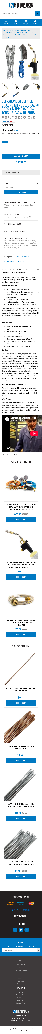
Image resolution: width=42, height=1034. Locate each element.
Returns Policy (21, 995)
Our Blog (21, 981)
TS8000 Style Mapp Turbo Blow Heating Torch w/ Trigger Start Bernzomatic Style (21, 564)
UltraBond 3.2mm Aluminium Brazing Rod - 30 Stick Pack (21, 863)
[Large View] (5, 86)
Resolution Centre (21, 970)
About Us (21, 978)
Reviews (21, 261)
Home (6, 30)
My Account (21, 965)
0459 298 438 (21, 1015)
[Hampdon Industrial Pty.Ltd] (21, 6)
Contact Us (21, 984)
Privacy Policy (21, 1000)
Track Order (21, 967)
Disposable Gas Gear (23, 30)
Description (8, 257)
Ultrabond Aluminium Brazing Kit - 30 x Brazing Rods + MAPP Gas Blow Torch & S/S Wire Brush (20, 34)
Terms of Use (21, 997)
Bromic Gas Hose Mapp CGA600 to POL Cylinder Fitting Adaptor (21, 622)
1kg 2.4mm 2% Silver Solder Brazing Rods (21, 747)
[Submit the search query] (37, 13)
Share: (4, 121)
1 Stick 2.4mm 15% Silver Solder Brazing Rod (21, 689)
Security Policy (21, 1003)
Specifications (9, 261)
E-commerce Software (18, 1031)
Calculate (22, 192)
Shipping (21, 992)
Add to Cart (22, 156)
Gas (11, 30)
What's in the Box (22, 257)
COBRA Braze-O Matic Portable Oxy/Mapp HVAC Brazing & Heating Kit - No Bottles (21, 507)
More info (16, 130)
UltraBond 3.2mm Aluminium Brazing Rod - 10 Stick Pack (21, 805)
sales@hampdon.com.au (21, 1018)
